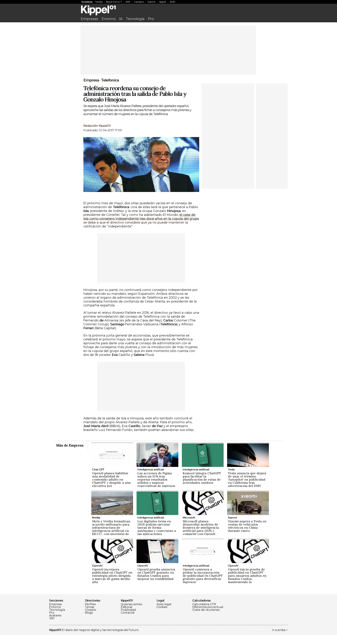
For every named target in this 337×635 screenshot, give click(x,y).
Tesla (231, 469)
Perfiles (90, 604)
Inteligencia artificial (150, 469)
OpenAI (97, 565)
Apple (162, 1)
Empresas (89, 19)
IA (121, 19)
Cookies (162, 607)
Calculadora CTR (204, 604)
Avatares (55, 615)
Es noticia (87, 1)
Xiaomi (152, 1)
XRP (127, 1)
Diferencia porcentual (207, 607)
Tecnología (135, 19)
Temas (89, 607)
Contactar (128, 612)
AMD (172, 1)
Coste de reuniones (206, 610)
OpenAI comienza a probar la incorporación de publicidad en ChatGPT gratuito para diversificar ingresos (203, 575)
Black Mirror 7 (114, 1)
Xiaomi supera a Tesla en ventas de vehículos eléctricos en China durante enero (247, 526)
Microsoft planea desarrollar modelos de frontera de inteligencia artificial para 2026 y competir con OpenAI (201, 527)
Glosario (90, 610)
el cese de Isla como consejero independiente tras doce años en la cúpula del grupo (141, 217)
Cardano (139, 1)
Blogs (89, 612)
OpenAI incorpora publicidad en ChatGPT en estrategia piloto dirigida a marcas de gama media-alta (112, 575)
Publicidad (128, 610)
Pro (151, 19)
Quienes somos (131, 604)
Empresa (91, 80)
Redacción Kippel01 (97, 125)
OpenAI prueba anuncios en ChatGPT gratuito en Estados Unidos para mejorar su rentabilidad (156, 574)
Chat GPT (98, 469)
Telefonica (110, 80)
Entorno (108, 19)
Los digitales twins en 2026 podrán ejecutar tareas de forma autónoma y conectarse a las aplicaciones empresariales (156, 529)
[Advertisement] (168, 50)
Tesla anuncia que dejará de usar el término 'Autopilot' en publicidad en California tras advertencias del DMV (247, 479)
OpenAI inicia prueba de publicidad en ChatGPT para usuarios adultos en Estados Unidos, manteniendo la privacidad (247, 577)
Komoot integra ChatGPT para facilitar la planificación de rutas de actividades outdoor (202, 478)
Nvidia (99, 1)
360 (51, 618)
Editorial (126, 607)
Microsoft (189, 517)
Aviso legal (164, 604)
